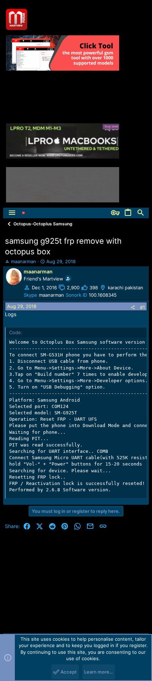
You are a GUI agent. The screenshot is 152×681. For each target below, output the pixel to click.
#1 (142, 307)
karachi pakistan (125, 287)
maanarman (23, 261)
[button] (12, 213)
